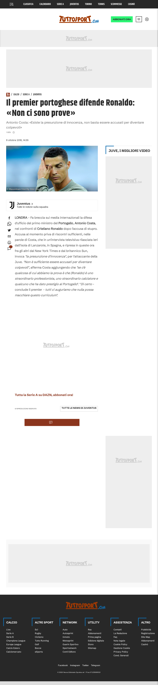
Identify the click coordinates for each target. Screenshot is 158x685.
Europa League (13, 644)
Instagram (75, 665)
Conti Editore (69, 651)
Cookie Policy (120, 644)
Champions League (15, 640)
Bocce (38, 648)
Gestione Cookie (122, 648)
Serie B (10, 637)
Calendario (45, 4)
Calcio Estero (13, 648)
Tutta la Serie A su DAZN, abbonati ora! (44, 395)
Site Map (145, 637)
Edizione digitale (96, 640)
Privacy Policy (121, 651)
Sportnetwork (70, 648)
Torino (88, 4)
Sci (36, 629)
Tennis (101, 4)
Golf (37, 644)
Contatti (118, 629)
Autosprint (68, 633)
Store (91, 644)
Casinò (131, 4)
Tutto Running (42, 640)
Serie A (60, 4)
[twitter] (9, 230)
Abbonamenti (94, 633)
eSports (39, 651)
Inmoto (66, 637)
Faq (115, 637)
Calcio (16, 94)
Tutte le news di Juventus (79, 407)
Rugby (38, 633)
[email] (9, 236)
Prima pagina (94, 637)
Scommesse (116, 4)
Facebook (63, 665)
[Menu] (11, 4)
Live (8, 629)
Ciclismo (39, 637)
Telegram (95, 665)
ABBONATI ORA (122, 19)
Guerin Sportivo (70, 644)
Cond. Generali (121, 655)
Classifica (28, 4)
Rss (89, 629)
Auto (65, 629)
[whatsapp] (9, 224)
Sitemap (92, 648)
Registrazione (148, 633)
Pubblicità (146, 629)
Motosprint (68, 640)
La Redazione (120, 633)
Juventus (74, 4)
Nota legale (119, 640)
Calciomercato (13, 651)
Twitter (85, 665)
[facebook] (9, 218)
